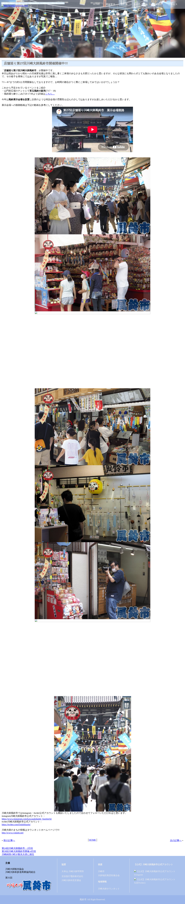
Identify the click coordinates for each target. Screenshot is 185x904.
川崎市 (101, 871)
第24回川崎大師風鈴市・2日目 (17, 848)
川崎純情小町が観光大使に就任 (18, 854)
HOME (96, 4)
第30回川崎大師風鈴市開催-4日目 (19, 851)
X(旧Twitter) (139, 882)
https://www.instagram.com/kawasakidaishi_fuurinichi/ (27, 819)
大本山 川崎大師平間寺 (73, 871)
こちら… (50, 94)
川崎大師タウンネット (109, 888)
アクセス (172, 4)
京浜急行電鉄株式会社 (72, 876)
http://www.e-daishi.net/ (13, 833)
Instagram (138, 874)
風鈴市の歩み (140, 4)
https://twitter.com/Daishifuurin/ (16, 824)
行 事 (124, 4)
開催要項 (110, 4)
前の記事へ (9, 840)
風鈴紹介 (157, 4)
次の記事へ (176, 840)
